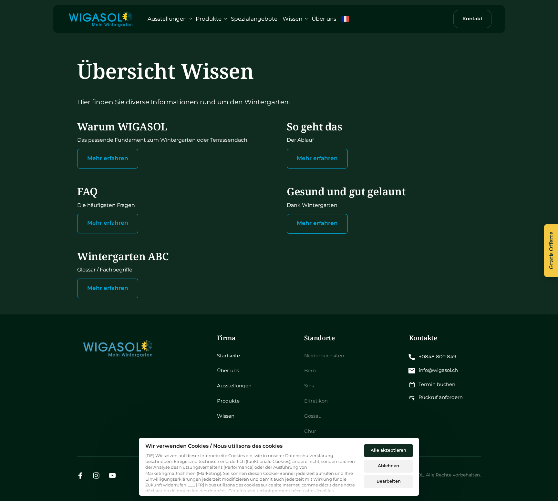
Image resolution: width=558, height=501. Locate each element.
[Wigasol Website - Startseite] (100, 19)
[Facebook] (82, 475)
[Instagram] (98, 475)
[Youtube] (114, 475)
